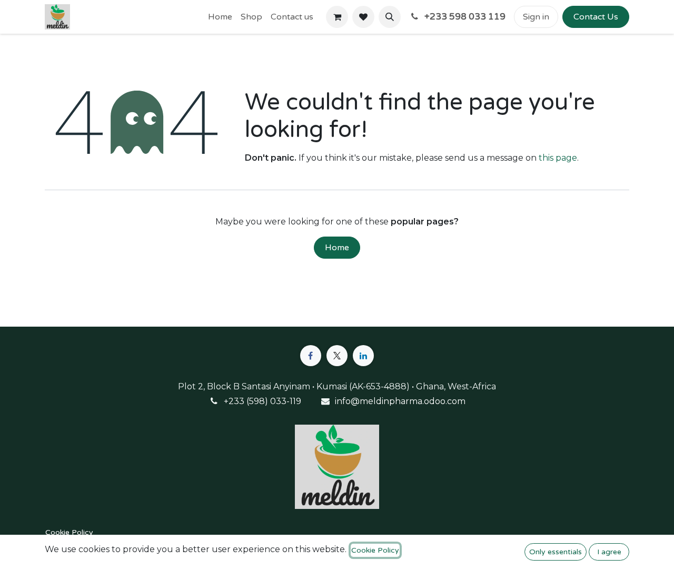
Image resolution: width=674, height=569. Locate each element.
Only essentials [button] (555, 551)
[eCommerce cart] (337, 17)
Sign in (536, 17)
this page (558, 158)
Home (337, 247)
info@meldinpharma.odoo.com (400, 401)
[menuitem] (220, 16)
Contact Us (595, 17)
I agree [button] (609, 551)
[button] (390, 17)
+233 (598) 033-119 (262, 401)
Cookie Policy (69, 532)
